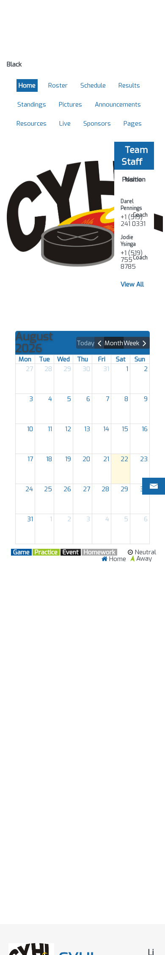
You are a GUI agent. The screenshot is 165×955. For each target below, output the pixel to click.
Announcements (118, 104)
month (113, 343)
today (85, 343)
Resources (31, 123)
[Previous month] (99, 342)
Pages (133, 123)
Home (27, 85)
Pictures (70, 104)
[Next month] (144, 342)
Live (65, 123)
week (131, 343)
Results (129, 85)
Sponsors (97, 123)
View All (132, 284)
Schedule (93, 85)
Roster (58, 85)
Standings (31, 104)
